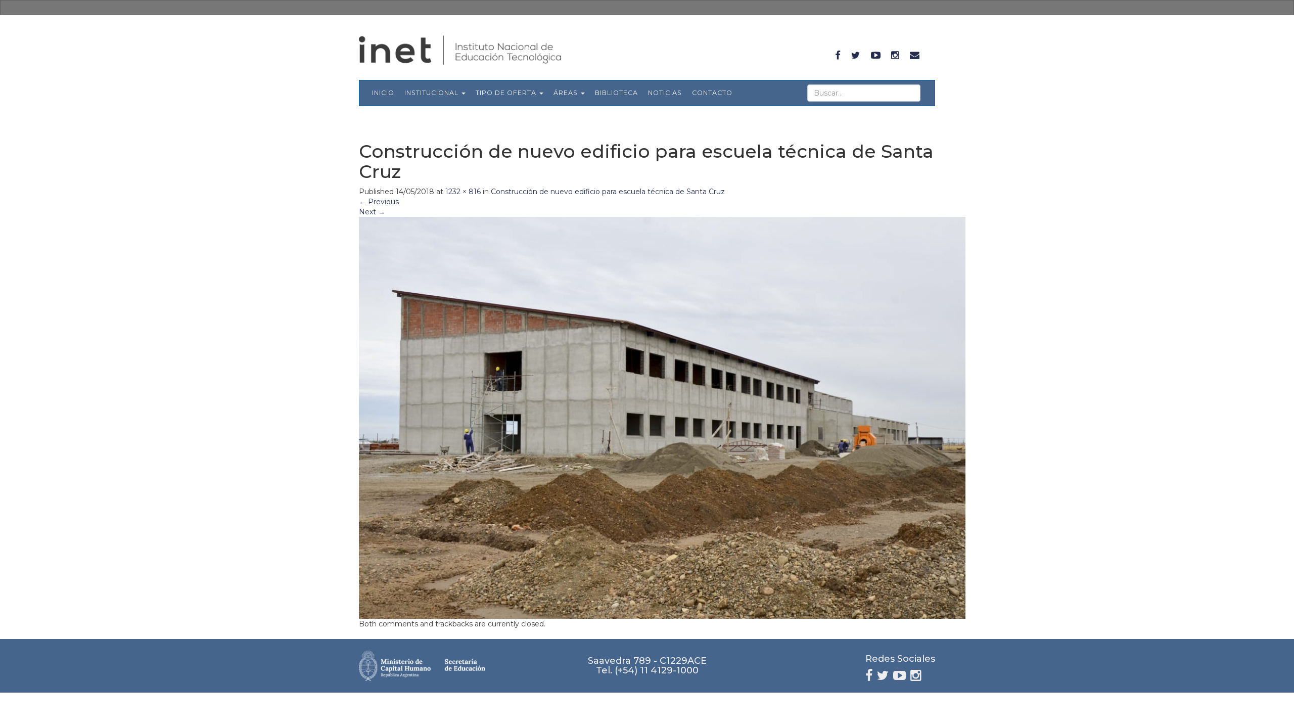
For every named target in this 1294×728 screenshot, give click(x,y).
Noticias (665, 93)
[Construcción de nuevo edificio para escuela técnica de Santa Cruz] (662, 417)
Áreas (566, 93)
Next (372, 211)
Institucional (432, 93)
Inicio (383, 93)
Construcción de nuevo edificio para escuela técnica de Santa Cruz (608, 191)
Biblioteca (616, 93)
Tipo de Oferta (507, 93)
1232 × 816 (463, 191)
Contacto (712, 93)
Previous (379, 201)
